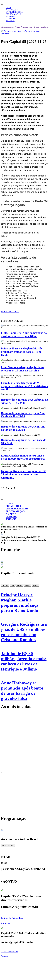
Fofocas (27, 585)
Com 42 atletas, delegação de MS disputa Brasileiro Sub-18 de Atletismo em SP (24, 386)
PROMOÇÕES (12, 10)
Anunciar (5, 923)
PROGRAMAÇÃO (13, 14)
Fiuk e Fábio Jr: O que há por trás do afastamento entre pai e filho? (24, 334)
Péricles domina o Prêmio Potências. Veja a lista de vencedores (24, 27)
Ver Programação (8, 845)
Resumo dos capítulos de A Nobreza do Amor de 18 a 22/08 (24, 401)
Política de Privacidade (12, 918)
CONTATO (10, 18)
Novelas (35, 585)
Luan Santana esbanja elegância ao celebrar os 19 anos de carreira (22, 369)
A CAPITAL (11, 16)
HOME (8, 8)
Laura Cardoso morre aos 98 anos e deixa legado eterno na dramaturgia (23, 457)
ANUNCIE (10, 21)
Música (19, 585)
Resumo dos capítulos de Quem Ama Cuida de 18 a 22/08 (23, 415)
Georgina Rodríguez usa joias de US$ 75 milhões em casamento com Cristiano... (23, 474)
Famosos (5, 585)
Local (13, 585)
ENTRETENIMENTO (14, 12)
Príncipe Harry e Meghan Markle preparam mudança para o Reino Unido (21, 352)
